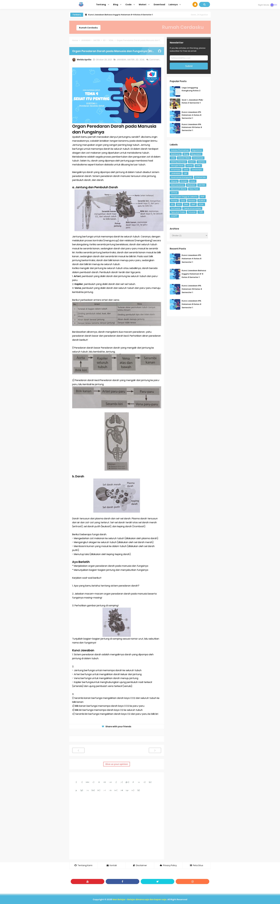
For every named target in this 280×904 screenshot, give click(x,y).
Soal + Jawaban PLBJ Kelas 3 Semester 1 (192, 101)
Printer (174, 200)
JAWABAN (122, 59)
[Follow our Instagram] (192, 881)
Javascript (197, 169)
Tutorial (191, 212)
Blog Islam (196, 154)
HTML (198, 165)
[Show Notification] (195, 4)
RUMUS (202, 200)
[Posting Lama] (155, 750)
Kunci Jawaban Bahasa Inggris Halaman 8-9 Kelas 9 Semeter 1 (194, 274)
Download (198, 157)
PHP (202, 196)
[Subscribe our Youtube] (87, 881)
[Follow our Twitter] (157, 881)
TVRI (201, 212)
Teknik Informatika (192, 208)
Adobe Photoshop (180, 150)
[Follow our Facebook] (122, 881)
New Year (193, 189)
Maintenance (177, 185)
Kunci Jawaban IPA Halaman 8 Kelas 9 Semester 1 (191, 304)
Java (186, 169)
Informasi (175, 169)
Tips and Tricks (178, 212)
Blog (186, 154)
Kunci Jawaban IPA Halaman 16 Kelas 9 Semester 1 (114, 14)
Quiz (183, 200)
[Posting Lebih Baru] (78, 750)
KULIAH (184, 181)
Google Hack (177, 165)
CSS (173, 157)
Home (189, 165)
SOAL (142, 59)
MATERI (131, 59)
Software (175, 208)
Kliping (174, 181)
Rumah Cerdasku (88, 27)
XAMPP (174, 216)
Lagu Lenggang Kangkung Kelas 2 (191, 89)
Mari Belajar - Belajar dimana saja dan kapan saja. (139, 899)
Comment (155, 59)
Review (191, 200)
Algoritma (197, 150)
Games (201, 161)
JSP (185, 173)
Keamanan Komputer (181, 177)
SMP (193, 204)
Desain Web (184, 157)
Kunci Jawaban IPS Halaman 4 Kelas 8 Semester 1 (191, 115)
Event (192, 161)
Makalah (191, 185)
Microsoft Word (178, 189)
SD (137, 59)
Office (174, 192)
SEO (179, 204)
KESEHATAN (200, 177)
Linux (192, 181)
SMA (186, 204)
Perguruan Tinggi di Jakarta (184, 196)
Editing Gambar (178, 161)
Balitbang (175, 154)
